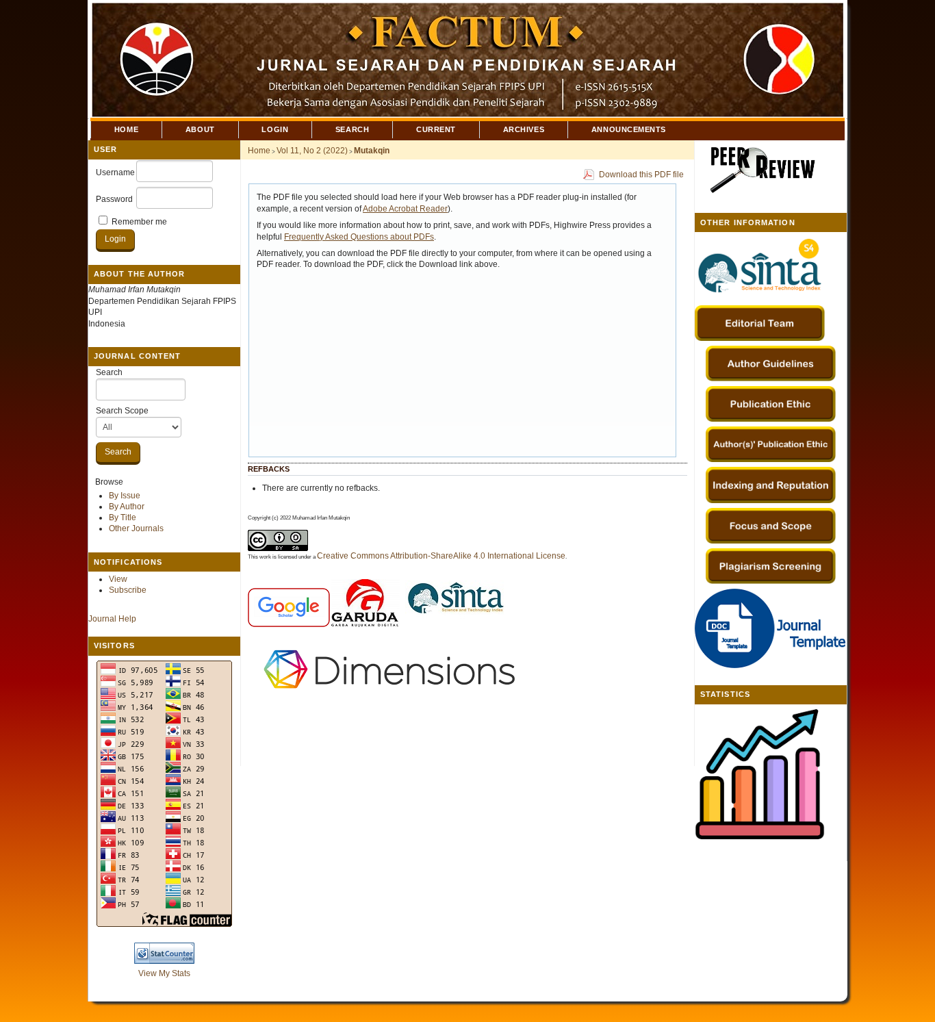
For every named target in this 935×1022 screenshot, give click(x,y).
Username (115, 172)
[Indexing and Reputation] (771, 484)
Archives (523, 129)
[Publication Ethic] (771, 404)
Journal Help (112, 619)
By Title (122, 517)
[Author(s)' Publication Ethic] (771, 444)
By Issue (124, 495)
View (118, 579)
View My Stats (164, 973)
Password (114, 199)
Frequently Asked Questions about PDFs (359, 237)
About (200, 129)
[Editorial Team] (760, 298)
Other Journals (136, 528)
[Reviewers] (760, 193)
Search (109, 372)
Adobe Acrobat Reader (405, 209)
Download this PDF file (641, 174)
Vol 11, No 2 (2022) (312, 150)
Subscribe (127, 590)
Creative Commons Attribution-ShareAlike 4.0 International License (441, 556)
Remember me (139, 222)
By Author (126, 506)
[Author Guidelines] (771, 363)
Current (436, 129)
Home (126, 129)
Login (274, 129)
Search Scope (122, 411)
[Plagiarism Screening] (771, 566)
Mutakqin (371, 150)
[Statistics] (760, 836)
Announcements (628, 129)
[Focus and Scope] (771, 526)
